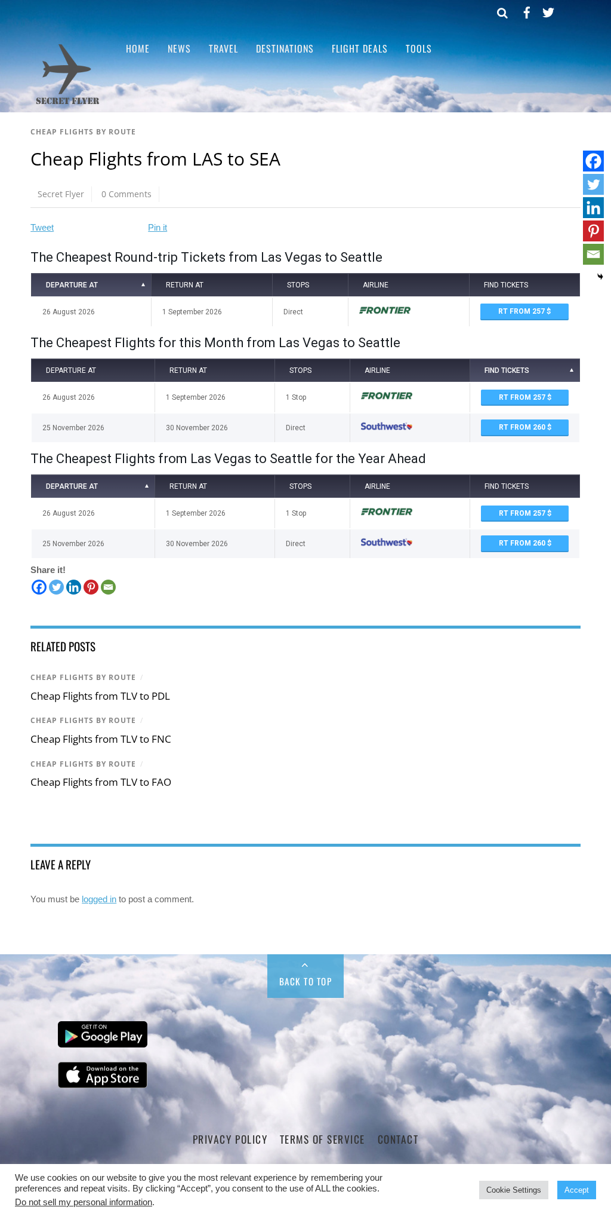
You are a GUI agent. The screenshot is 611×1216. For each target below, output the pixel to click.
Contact (398, 1139)
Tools (419, 48)
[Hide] (600, 276)
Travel (223, 48)
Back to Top (305, 981)
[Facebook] (39, 587)
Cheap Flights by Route (83, 132)
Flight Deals (360, 48)
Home (138, 48)
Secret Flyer (61, 194)
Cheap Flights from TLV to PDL (100, 696)
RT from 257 (522, 311)
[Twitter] (56, 587)
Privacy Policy (230, 1139)
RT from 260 (523, 427)
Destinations (285, 48)
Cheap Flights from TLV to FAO (100, 782)
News (179, 48)
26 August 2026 (68, 312)
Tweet (42, 227)
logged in (99, 899)
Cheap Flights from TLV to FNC (100, 739)
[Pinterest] (91, 587)
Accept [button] (576, 1190)
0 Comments (126, 194)
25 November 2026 (73, 428)
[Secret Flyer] (67, 103)
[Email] (108, 587)
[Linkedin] (73, 587)
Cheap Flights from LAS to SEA (155, 158)
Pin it (157, 227)
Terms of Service (322, 1139)
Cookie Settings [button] (513, 1190)
